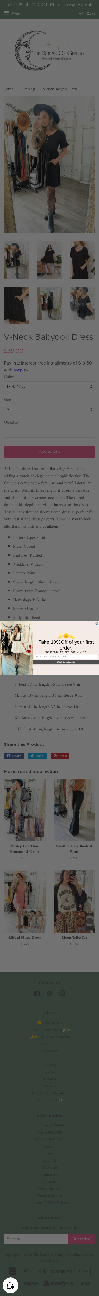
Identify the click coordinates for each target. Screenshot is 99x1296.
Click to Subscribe (66, 662)
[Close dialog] (97, 623)
